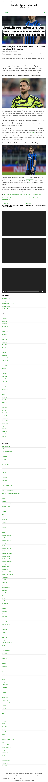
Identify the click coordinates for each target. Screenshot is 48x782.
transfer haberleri (6, 199)
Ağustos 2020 (5, 418)
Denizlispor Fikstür (6, 298)
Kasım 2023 (4, 318)
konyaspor (4, 655)
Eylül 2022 (4, 355)
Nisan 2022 (4, 368)
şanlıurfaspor (5, 687)
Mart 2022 (4, 371)
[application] (24, 223)
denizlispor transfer (6, 556)
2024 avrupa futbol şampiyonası (9, 448)
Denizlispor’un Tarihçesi (31, 775)
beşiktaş (4, 511)
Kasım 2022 (4, 350)
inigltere (4, 634)
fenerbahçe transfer (16, 196)
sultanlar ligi (4, 705)
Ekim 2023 (4, 321)
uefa (3, 742)
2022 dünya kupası (6, 446)
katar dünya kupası (6, 650)
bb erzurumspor (5, 509)
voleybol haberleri (6, 760)
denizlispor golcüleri (6, 545)
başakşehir (4, 498)
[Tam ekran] (44, 235)
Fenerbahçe (29, 180)
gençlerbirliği (5, 611)
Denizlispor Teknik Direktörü (8, 303)
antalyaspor (4, 480)
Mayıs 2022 (4, 365)
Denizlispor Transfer (6, 306)
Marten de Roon (29, 179)
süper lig (15, 54)
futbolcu (4, 197)
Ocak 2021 (4, 407)
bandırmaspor (5, 496)
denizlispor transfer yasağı (8, 558)
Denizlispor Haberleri (13, 775)
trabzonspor (4, 726)
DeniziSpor (4, 530)
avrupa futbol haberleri (7, 53)
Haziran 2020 (5, 423)
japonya (3, 640)
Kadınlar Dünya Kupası (7, 642)
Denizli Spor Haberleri (24, 5)
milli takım (4, 666)
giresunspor (4, 616)
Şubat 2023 (4, 342)
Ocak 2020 (4, 436)
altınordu (4, 469)
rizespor (4, 679)
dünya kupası (5, 569)
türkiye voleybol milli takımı (8, 739)
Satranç (3, 689)
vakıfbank (4, 755)
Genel (29, 53)
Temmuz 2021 (5, 391)
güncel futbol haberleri (35, 53)
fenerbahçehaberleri (26, 196)
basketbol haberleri (6, 503)
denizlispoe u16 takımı (7, 535)
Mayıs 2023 (4, 334)
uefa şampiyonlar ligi (6, 747)
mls (3, 668)
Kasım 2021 (4, 381)
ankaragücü (4, 477)
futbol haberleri (25, 53)
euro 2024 (4, 579)
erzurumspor (5, 577)
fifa (2, 595)
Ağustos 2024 (5, 315)
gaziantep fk (4, 608)
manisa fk (4, 663)
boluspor (4, 522)
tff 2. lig (3, 723)
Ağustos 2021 (5, 389)
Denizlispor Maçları (38, 773)
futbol (20, 53)
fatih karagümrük (6, 587)
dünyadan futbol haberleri (7, 571)
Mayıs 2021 (4, 397)
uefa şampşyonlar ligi (6, 750)
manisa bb (4, 661)
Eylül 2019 (4, 439)
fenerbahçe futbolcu (27, 194)
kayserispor (4, 653)
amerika (4, 472)
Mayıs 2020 (4, 426)
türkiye (3, 734)
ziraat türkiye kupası (6, 765)
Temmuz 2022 (5, 360)
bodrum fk (4, 516)
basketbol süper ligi (6, 506)
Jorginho (32, 132)
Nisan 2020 (4, 428)
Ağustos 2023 (5, 326)
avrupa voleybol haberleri (7, 488)
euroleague (4, 582)
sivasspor (4, 692)
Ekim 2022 (4, 352)
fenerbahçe (17, 53)
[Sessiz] (42, 235)
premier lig (4, 676)
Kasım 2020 (4, 412)
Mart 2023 (4, 339)
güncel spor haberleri (6, 624)
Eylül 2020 (4, 415)
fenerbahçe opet (5, 592)
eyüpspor (4, 585)
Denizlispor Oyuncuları (29, 773)
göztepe (4, 619)
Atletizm (4, 482)
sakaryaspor (4, 682)
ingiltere (4, 632)
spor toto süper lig (6, 702)
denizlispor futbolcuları (7, 543)
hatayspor (4, 627)
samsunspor (5, 684)
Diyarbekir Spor (5, 566)
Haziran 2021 (5, 394)
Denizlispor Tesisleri (6, 308)
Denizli (3, 532)
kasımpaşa (4, 647)
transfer (19, 54)
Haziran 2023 (5, 331)
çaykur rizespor (5, 524)
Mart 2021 (4, 402)
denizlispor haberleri (6, 548)
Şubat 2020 (4, 433)
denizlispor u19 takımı (7, 564)
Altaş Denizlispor (5, 464)
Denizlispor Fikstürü (20, 773)
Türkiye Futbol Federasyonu (8, 737)
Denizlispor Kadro (6, 301)
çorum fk (4, 527)
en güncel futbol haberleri (10, 194)
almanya (4, 461)
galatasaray (4, 606)
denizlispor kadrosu (6, 551)
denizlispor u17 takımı (7, 561)
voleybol (4, 758)
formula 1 (4, 598)
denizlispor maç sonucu (7, 553)
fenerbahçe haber (37, 194)
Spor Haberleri (11, 54)
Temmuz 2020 (5, 420)
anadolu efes (5, 475)
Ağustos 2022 (5, 357)
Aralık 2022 (4, 347)
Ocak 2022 (4, 376)
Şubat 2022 (4, 373)
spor (6, 54)
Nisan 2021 (4, 399)
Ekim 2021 (4, 384)
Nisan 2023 (4, 336)
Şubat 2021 (4, 405)
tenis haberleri (5, 716)
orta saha (23, 197)
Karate (3, 645)
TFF (3, 718)
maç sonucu (4, 658)
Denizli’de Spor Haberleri (10, 773)
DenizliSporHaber (13, 51)
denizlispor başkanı (6, 540)
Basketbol (4, 501)
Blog (13, 53)
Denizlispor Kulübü (22, 775)
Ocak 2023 (4, 344)
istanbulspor (5, 637)
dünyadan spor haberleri (7, 574)
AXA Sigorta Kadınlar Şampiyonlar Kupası (11, 493)
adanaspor (4, 456)
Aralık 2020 (4, 410)
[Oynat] (3, 235)
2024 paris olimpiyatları (7, 451)
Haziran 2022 (5, 363)
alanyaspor (4, 459)
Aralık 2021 (4, 378)
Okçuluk (4, 671)
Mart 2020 (4, 431)
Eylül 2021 (4, 386)
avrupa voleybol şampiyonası (8, 490)
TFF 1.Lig (4, 721)
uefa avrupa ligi (5, 744)
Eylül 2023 (4, 323)
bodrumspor (5, 519)
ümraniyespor (5, 752)
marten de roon (16, 197)
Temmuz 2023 (5, 329)
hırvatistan (4, 629)
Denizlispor (4, 537)
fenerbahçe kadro (6, 196)
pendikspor (4, 674)
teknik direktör (5, 710)
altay (3, 467)
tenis (3, 713)
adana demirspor (6, 454)
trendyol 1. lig (5, 731)
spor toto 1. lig (5, 700)
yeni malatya (4, 763)
